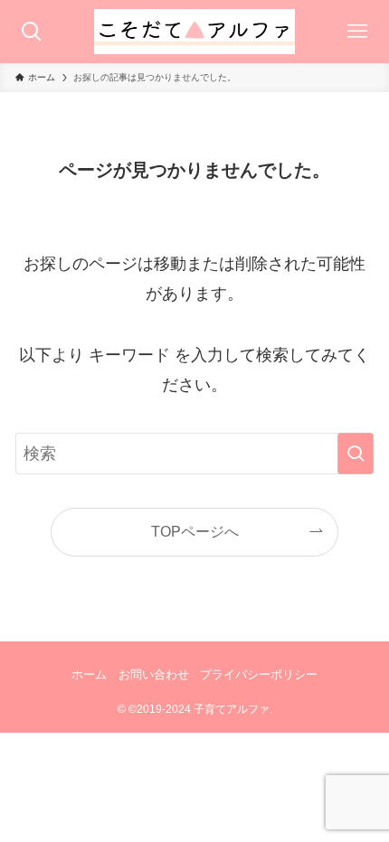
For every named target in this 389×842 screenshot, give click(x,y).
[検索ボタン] (31, 31)
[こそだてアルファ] (194, 31)
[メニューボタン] (357, 31)
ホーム (89, 674)
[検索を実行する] (355, 453)
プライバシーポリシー (259, 674)
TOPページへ (195, 531)
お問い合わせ (154, 674)
